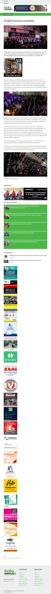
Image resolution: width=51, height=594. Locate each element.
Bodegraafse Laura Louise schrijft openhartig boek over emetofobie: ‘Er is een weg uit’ (28, 255)
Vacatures (21, 574)
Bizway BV (20, 590)
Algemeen (6, 18)
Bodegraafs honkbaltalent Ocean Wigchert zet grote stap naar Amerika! (25, 260)
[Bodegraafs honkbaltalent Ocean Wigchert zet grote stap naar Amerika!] (6, 260)
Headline (10, 18)
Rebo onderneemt (23, 583)
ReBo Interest (22, 581)
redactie (11, 22)
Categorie (21, 576)
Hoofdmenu (8, 14)
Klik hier (12, 581)
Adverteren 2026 (23, 579)
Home (20, 572)
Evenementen (22, 585)
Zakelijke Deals (22, 578)
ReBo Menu (6, 1)
